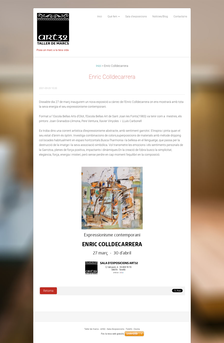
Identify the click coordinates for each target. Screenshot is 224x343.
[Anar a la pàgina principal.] (61, 30)
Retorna (48, 290)
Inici (98, 65)
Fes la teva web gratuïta (112, 334)
